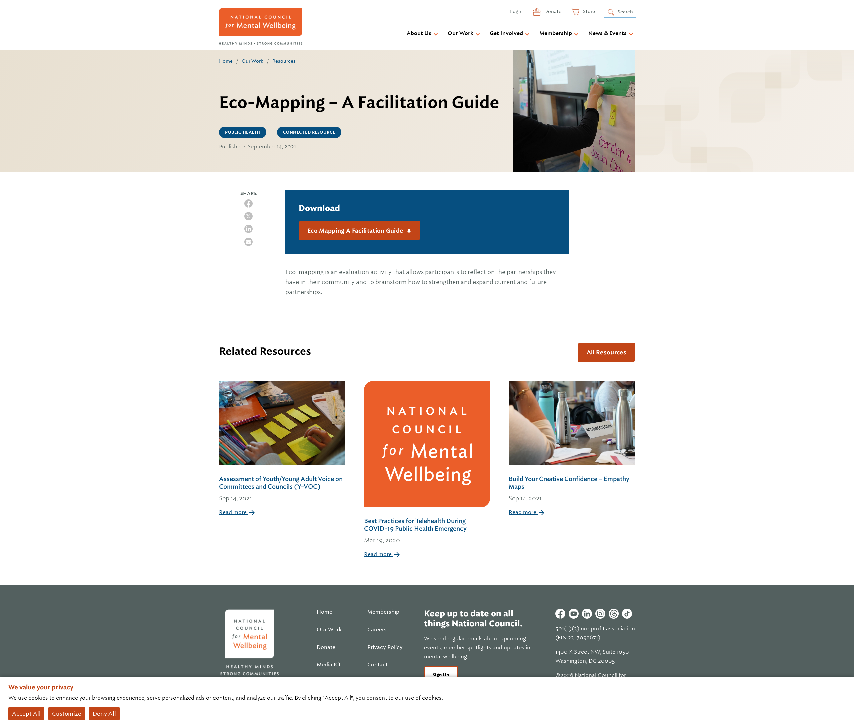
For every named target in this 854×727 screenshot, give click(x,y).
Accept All (26, 713)
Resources (284, 61)
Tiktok (627, 614)
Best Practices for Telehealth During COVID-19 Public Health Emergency (415, 530)
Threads (614, 614)
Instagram (600, 614)
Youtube (574, 614)
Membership (555, 33)
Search (625, 12)
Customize (66, 713)
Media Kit (329, 664)
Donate (552, 11)
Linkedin (587, 614)
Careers (377, 629)
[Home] (260, 26)
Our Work (460, 33)
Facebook (560, 614)
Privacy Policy (385, 647)
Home (226, 61)
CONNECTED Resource (309, 132)
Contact (377, 664)
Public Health (242, 132)
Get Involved (506, 33)
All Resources (606, 352)
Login (516, 11)
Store (588, 11)
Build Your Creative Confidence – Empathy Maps (569, 488)
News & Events (607, 33)
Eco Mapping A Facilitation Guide (356, 230)
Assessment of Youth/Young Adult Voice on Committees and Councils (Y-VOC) (281, 488)
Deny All (104, 713)
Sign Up (441, 675)
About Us (419, 33)
